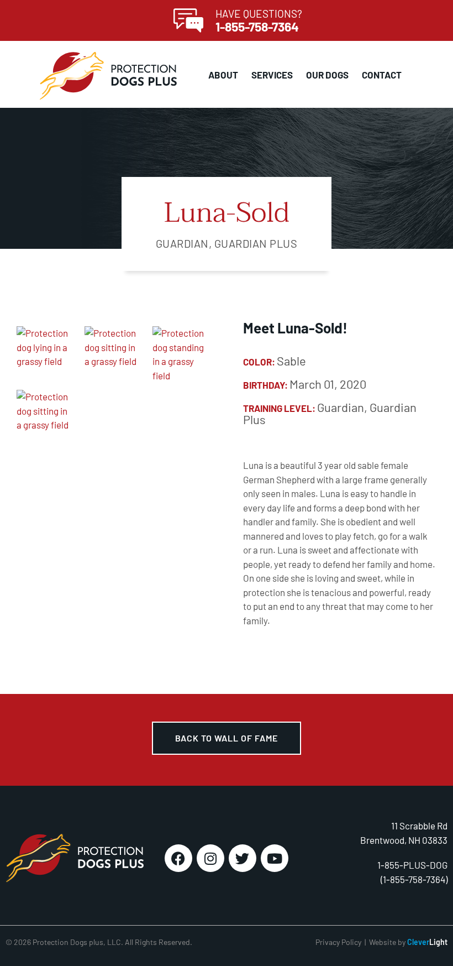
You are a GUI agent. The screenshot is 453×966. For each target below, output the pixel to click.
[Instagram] (210, 858)
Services (272, 74)
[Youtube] (274, 858)
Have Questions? (258, 13)
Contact (382, 74)
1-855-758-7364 (257, 26)
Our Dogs (327, 74)
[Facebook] (178, 858)
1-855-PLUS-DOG (412, 864)
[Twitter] (242, 858)
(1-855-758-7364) (414, 879)
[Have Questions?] (188, 20)
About (223, 74)
